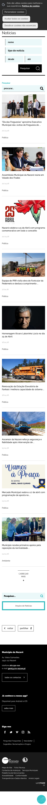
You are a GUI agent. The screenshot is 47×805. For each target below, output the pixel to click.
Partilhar (24, 628)
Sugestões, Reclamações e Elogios (17, 744)
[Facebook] (5, 732)
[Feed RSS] (29, 732)
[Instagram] (23, 732)
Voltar (10, 628)
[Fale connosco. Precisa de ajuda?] (23, 799)
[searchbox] (23, 596)
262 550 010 (15, 665)
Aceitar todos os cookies (16, 18)
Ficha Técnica (19, 768)
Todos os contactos (13, 677)
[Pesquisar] (42, 88)
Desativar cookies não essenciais (20, 25)
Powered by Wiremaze (40, 784)
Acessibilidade (25, 759)
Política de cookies (31, 6)
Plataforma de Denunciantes (13, 773)
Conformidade (21, 776)
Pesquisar (6, 83)
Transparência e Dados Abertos (14, 778)
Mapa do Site (7, 768)
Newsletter (28, 741)
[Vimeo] (17, 732)
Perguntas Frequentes (12, 741)
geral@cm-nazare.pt (16, 668)
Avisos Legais (34, 778)
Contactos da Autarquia (11, 770)
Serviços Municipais (30, 770)
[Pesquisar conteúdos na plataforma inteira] (42, 596)
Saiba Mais (8, 708)
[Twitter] (11, 732)
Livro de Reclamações (10, 760)
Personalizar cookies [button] (14, 12)
